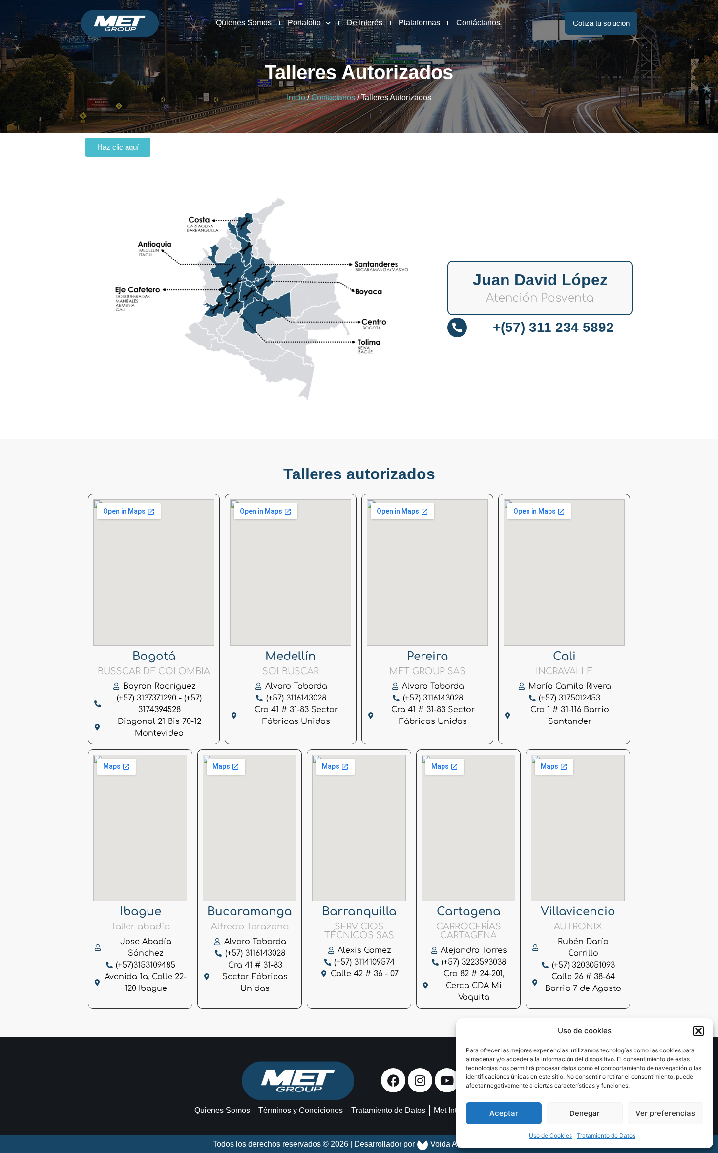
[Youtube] (447, 1080)
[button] (698, 1031)
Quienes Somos (244, 23)
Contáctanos (478, 23)
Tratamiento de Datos (606, 1135)
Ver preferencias (665, 1113)
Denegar (585, 1113)
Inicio (296, 97)
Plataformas (419, 23)
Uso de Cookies (550, 1135)
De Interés (364, 23)
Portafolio (304, 23)
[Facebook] (393, 1080)
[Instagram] (420, 1080)
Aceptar (503, 1113)
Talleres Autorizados (359, 72)
